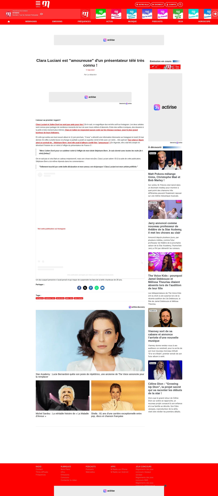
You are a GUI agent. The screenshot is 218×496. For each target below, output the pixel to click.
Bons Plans (65, 469)
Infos (63, 472)
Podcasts (157, 21)
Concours (65, 477)
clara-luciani (78, 298)
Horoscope (204, 21)
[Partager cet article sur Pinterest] (90, 289)
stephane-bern (50, 298)
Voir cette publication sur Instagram (51, 229)
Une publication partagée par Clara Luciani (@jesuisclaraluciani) (90, 275)
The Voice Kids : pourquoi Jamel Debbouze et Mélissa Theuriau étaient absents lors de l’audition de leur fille (165, 282)
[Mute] (41, 14)
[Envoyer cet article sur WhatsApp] (96, 289)
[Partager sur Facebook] (78, 289)
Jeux (180, 21)
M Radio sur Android (119, 472)
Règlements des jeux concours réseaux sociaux (144, 472)
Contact (39, 469)
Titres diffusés (42, 472)
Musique (132, 21)
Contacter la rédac (69, 480)
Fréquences (84, 21)
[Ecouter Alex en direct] (165, 67)
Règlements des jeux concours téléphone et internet (145, 485)
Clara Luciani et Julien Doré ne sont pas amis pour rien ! (60, 124)
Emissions (57, 21)
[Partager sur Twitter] (84, 289)
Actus (109, 21)
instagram (39, 298)
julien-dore (69, 298)
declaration (60, 298)
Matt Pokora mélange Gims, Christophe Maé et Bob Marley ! (164, 177)
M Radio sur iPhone (119, 469)
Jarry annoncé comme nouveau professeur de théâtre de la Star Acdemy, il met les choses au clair (165, 228)
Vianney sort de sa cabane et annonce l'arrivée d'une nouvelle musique (163, 336)
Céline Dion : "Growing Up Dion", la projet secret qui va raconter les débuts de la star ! (165, 388)
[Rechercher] (180, 4)
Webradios (31, 21)
